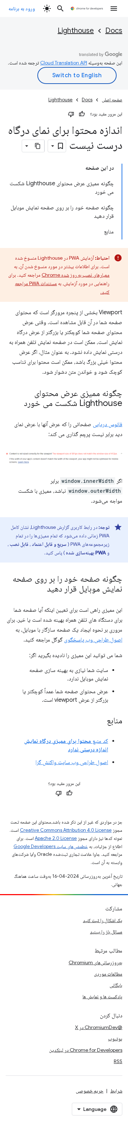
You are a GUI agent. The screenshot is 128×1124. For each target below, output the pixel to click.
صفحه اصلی (112, 100)
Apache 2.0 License (56, 838)
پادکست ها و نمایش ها (102, 996)
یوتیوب (115, 1038)
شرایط (116, 1091)
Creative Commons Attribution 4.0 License (66, 830)
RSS (118, 1061)
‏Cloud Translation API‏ (63, 63)
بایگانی (116, 985)
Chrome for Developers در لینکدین (85, 1050)
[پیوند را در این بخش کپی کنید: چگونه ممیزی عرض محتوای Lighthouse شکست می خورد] (17, 404)
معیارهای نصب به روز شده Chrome (76, 275)
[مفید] (81, 114)
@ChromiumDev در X (98, 1027)
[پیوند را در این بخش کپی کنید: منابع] (99, 721)
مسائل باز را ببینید (106, 931)
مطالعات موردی (108, 974)
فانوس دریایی (107, 424)
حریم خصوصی (89, 1091)
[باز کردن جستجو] (60, 8)
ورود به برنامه (22, 8)
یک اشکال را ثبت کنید (102, 920)
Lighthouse (76, 30)
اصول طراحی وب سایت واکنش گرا (72, 762)
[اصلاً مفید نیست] (71, 114)
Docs (113, 30)
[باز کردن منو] (114, 8)
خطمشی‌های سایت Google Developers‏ (51, 846)
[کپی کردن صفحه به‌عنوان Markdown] (38, 146)
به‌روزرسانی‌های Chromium (95, 962)
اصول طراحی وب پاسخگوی (93, 639)
